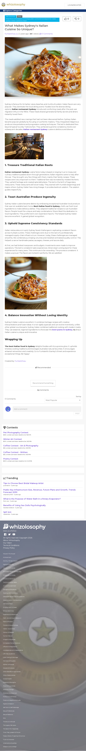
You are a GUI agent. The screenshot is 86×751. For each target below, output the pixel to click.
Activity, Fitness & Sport (10, 561)
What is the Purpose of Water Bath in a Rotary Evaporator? (32, 499)
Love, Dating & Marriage (10, 657)
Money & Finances (8, 664)
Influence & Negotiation (10, 646)
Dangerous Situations (9, 589)
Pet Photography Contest (15, 432)
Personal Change (8, 689)
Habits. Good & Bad (9, 629)
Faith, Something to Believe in (12, 618)
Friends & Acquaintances (10, 625)
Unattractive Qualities (9, 743)
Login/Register (74, 5)
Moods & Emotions (8, 668)
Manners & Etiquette (9, 661)
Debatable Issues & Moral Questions (13, 596)
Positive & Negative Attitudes (12, 700)
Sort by (78, 396)
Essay (19, 16)
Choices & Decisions (9, 578)
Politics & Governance (9, 696)
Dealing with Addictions (10, 593)
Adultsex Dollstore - (9, 507)
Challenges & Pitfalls (9, 575)
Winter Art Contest (12, 439)
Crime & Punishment (9, 586)
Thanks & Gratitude (9, 721)
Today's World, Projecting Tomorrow (14, 736)
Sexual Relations (8, 714)
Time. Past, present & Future (11, 732)
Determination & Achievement (12, 600)
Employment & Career (10, 607)
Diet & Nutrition (10, 16)
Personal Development (10, 693)
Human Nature (7, 636)
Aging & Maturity (8, 564)
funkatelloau (10, 34)
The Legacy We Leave (9, 725)
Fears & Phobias (8, 621)
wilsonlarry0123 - (8, 494)
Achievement (7, 557)
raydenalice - (7, 514)
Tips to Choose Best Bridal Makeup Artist (23, 483)
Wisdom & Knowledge (9, 746)
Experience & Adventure (10, 614)
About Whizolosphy (11, 540)
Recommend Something (43, 383)
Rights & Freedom (8, 704)
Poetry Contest (10, 459)
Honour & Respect (8, 632)
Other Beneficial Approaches (11, 671)
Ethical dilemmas (8, 611)
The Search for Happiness (10, 729)
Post (77, 413)
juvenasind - (7, 485)
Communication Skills (10, 582)
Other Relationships (9, 675)
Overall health (7, 679)
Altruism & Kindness (9, 568)
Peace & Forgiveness (9, 686)
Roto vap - (6, 501)
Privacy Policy (9, 548)
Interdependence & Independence (13, 650)
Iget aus (7, 512)
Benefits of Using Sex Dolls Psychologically (24, 505)
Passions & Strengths (9, 682)
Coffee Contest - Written (15, 452)
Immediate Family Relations (11, 643)
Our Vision (7, 543)
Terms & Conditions (11, 545)
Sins (4, 718)
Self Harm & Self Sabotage (11, 707)
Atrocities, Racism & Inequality (12, 571)
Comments (47, 34)
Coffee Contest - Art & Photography (20, 446)
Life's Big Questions (9, 654)
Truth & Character (8, 739)
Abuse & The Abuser (9, 553)
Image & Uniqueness (9, 639)
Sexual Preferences (8, 711)
